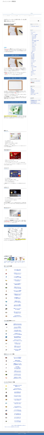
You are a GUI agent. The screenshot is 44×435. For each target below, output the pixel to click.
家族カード (33, 51)
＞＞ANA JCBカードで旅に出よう (35, 26)
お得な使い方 (33, 46)
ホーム (12, 13)
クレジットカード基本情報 (7, 24)
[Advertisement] (22, 7)
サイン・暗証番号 (34, 41)
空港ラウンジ (32, 65)
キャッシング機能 (34, 35)
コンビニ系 (32, 59)
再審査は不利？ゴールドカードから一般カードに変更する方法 (16, 262)
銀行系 (32, 52)
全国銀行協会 (32, 89)
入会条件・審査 (34, 70)
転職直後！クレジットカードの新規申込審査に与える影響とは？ (12, 262)
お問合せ (32, 13)
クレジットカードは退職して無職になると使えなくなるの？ (23, 262)
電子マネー (32, 72)
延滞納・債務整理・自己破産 (35, 40)
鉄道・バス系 (32, 53)
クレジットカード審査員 (9, 1)
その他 (32, 33)
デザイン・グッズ (34, 45)
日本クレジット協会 (33, 94)
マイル (32, 64)
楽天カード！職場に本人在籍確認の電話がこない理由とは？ (9, 262)
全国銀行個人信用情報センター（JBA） (35, 103)
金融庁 (31, 88)
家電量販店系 (32, 58)
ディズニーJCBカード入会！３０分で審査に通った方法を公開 (5, 262)
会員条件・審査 (12, 24)
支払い (33, 39)
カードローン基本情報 (33, 66)
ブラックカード (34, 47)
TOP (6, 15)
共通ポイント (32, 71)
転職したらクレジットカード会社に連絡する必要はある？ (19, 262)
